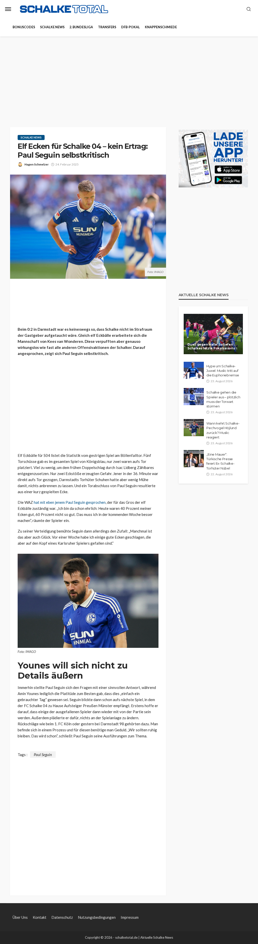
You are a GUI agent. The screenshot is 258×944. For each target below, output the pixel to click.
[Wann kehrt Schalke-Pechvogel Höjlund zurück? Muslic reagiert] (194, 427)
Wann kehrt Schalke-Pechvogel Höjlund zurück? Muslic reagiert (222, 430)
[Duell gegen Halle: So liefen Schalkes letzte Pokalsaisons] (213, 334)
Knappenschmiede (161, 27)
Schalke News (52, 27)
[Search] (248, 9)
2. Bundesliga (81, 27)
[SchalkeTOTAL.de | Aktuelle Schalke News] (64, 9)
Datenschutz (62, 917)
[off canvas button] (8, 9)
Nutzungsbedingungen (97, 917)
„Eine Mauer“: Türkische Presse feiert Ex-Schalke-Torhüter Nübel (220, 461)
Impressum (130, 917)
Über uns (20, 917)
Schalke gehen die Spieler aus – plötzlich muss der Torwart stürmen (223, 399)
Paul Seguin (43, 754)
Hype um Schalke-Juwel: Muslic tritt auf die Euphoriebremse (222, 370)
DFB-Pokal (130, 27)
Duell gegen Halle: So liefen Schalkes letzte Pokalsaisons (211, 346)
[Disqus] (88, 821)
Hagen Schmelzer (36, 164)
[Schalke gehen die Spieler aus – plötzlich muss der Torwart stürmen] (194, 396)
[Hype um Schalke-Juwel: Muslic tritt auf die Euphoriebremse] (194, 370)
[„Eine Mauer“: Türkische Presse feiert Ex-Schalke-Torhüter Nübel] (194, 458)
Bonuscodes (24, 27)
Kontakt (39, 917)
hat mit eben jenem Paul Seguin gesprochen (70, 502)
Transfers (107, 27)
